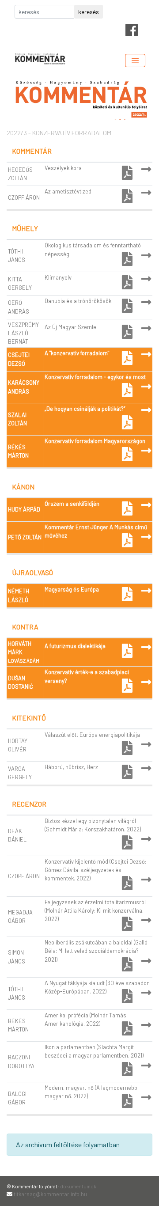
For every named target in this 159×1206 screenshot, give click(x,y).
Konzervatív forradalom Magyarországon (95, 440)
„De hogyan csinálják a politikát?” (85, 408)
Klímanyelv (58, 277)
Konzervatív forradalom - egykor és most (95, 376)
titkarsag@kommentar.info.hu (50, 1194)
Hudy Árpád (24, 509)
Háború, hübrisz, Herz (71, 766)
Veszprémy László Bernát (23, 333)
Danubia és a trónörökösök (78, 300)
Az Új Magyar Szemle (70, 326)
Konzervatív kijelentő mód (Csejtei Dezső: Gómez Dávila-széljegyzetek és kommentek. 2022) (95, 870)
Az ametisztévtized (68, 191)
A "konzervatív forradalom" (77, 352)
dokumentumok (78, 1186)
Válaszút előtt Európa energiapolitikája (92, 734)
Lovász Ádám (23, 661)
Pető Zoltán (25, 537)
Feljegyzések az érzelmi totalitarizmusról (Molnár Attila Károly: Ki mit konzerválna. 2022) (95, 910)
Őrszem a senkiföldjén (72, 503)
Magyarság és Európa (72, 589)
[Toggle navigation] (135, 60)
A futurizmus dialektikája (75, 645)
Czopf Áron (24, 197)
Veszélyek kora (63, 167)
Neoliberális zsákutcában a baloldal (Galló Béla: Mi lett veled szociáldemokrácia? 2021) (96, 951)
